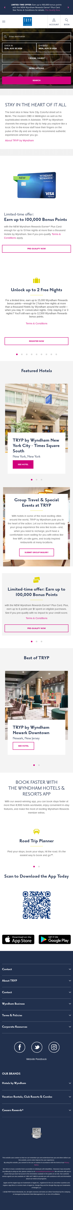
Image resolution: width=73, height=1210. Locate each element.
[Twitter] (37, 1048)
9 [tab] (56, 354)
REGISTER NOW (36, 341)
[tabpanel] (36, 307)
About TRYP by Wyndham (19, 140)
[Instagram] (54, 1048)
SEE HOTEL (23, 746)
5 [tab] (36, 354)
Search (37, 80)
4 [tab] (31, 354)
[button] (5, 7)
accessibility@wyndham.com (44, 1171)
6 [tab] (41, 354)
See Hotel (23, 464)
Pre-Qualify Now (52, 10)
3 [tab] (27, 354)
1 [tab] (17, 354)
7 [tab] (46, 354)
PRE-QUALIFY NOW (36, 628)
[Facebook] (20, 1048)
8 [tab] (51, 354)
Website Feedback (36, 1059)
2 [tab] (22, 354)
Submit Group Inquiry (37, 552)
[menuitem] (3, 21)
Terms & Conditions (36, 323)
